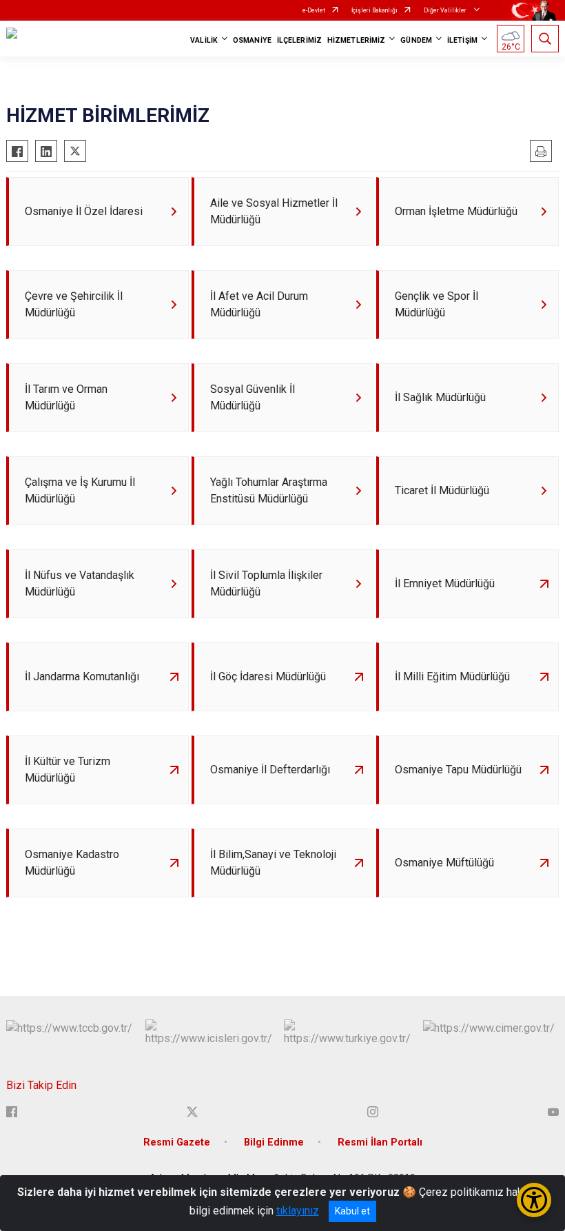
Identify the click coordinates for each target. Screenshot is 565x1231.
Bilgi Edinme (274, 1142)
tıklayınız (297, 1210)
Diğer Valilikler (446, 10)
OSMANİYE (252, 40)
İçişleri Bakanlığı (374, 10)
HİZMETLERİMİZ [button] (356, 40)
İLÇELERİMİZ (299, 40)
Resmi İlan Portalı (380, 1142)
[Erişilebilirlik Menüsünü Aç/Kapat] (534, 1200)
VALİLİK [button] (204, 40)
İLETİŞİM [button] (462, 40)
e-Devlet (313, 10)
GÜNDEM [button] (416, 40)
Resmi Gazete (176, 1142)
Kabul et (352, 1211)
